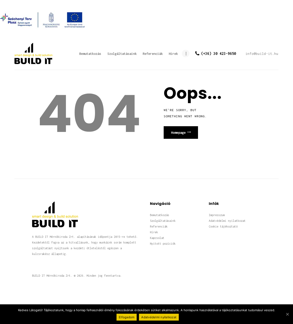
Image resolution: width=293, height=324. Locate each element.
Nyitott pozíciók (163, 243)
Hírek (154, 232)
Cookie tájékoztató (223, 226)
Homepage (178, 132)
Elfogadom (126, 317)
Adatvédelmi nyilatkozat (227, 220)
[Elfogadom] (287, 314)
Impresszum (217, 215)
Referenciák (159, 226)
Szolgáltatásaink (163, 220)
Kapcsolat (157, 238)
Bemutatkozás (159, 215)
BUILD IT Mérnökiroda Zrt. (52, 275)
